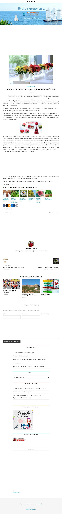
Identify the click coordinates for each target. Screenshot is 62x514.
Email (24, 314)
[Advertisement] (31, 44)
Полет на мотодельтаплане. (20, 356)
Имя (4, 314)
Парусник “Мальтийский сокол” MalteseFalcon (33, 388)
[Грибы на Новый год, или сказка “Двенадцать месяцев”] (56, 261)
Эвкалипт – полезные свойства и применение (14, 200)
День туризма (45, 294)
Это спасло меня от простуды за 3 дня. (23, 352)
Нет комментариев (54, 212)
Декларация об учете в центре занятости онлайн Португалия (30, 359)
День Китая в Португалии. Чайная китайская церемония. (28, 366)
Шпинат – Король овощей (48, 199)
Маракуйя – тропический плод (23, 200)
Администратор (9, 212)
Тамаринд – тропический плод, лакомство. (7, 200)
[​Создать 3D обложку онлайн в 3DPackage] (6, 261)
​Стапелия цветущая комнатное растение (38, 200)
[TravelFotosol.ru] (31, 13)
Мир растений (31, 86)
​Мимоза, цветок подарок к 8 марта (31, 200)
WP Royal (39, 504)
